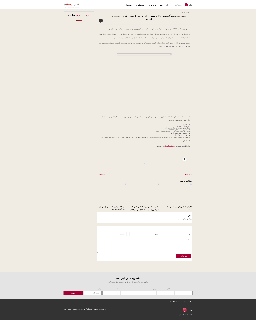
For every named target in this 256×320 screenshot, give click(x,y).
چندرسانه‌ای (140, 5)
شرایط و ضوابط (174, 301)
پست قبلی (101, 174)
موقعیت (99, 289)
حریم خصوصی (186, 301)
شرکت (118, 289)
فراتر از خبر (152, 5)
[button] (167, 5)
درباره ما (129, 5)
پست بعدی (186, 174)
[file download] (144, 163)
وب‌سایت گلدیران (169, 146)
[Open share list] (101, 21)
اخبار (161, 5)
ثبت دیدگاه (184, 256)
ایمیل (154, 289)
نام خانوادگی (170, 289)
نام (191, 289)
